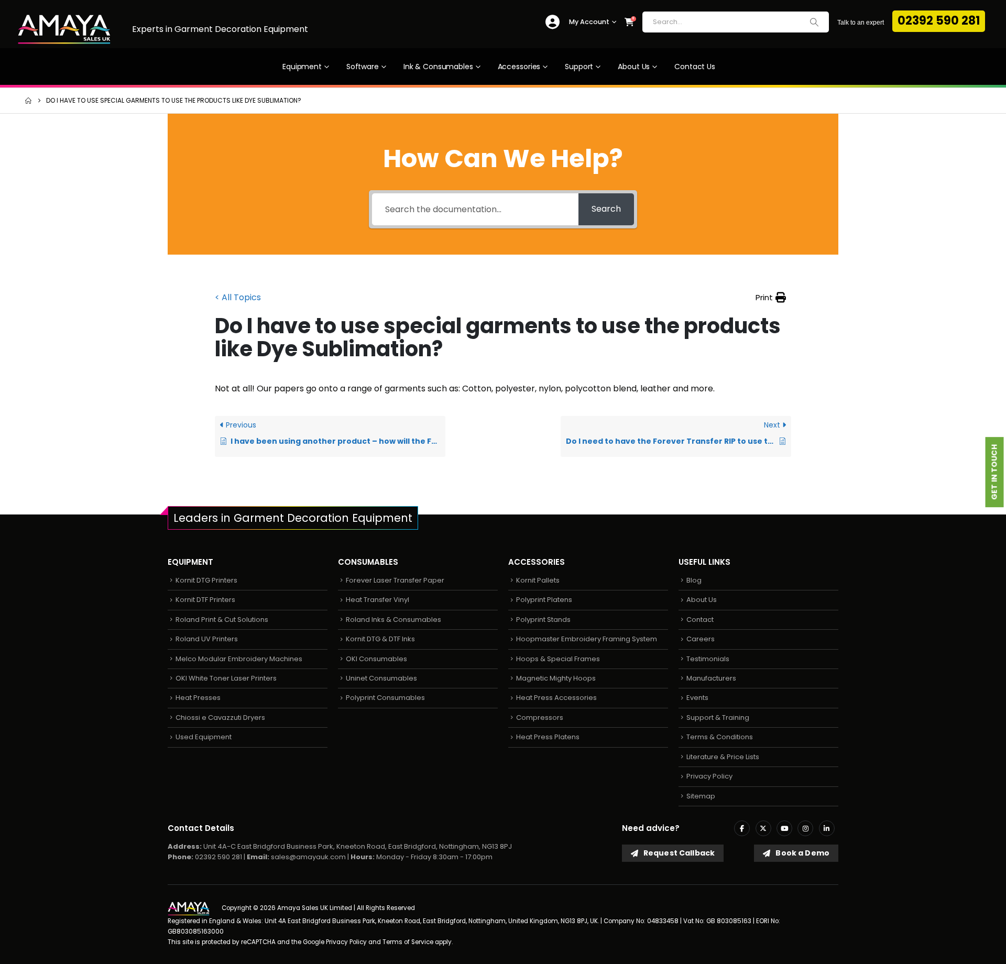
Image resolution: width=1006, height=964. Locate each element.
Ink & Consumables (438, 66)
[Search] (814, 22)
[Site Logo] (64, 29)
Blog (694, 580)
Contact (700, 620)
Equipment (302, 66)
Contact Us (694, 66)
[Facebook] (742, 828)
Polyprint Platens (544, 600)
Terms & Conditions (719, 737)
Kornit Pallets (538, 580)
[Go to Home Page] (28, 100)
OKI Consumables (376, 659)
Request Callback (678, 853)
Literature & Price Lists (722, 757)
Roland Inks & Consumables (393, 620)
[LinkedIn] (827, 828)
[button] (771, 297)
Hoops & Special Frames (558, 659)
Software (362, 66)
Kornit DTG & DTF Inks (380, 639)
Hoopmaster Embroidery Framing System (586, 639)
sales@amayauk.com (308, 857)
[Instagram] (805, 828)
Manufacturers (711, 678)
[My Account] (552, 22)
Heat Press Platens (547, 737)
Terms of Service (407, 942)
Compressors (539, 717)
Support (579, 66)
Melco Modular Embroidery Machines (239, 659)
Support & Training (717, 717)
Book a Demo (801, 853)
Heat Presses (198, 698)
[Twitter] (763, 828)
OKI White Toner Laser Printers (226, 678)
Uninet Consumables (381, 678)
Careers (700, 639)
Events (697, 698)
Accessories (519, 66)
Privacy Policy (709, 776)
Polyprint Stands (543, 620)
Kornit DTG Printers (206, 580)
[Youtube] (784, 828)
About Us (634, 66)
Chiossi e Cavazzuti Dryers (220, 717)
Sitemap (700, 796)
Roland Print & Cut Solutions (222, 620)
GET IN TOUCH (994, 472)
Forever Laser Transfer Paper (395, 580)
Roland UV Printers (207, 639)
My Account (589, 21)
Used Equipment (204, 737)
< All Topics (238, 297)
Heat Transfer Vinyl (377, 600)
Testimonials (707, 659)
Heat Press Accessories (556, 698)
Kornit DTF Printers (205, 600)
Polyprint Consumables (385, 698)
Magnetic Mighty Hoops (556, 678)
